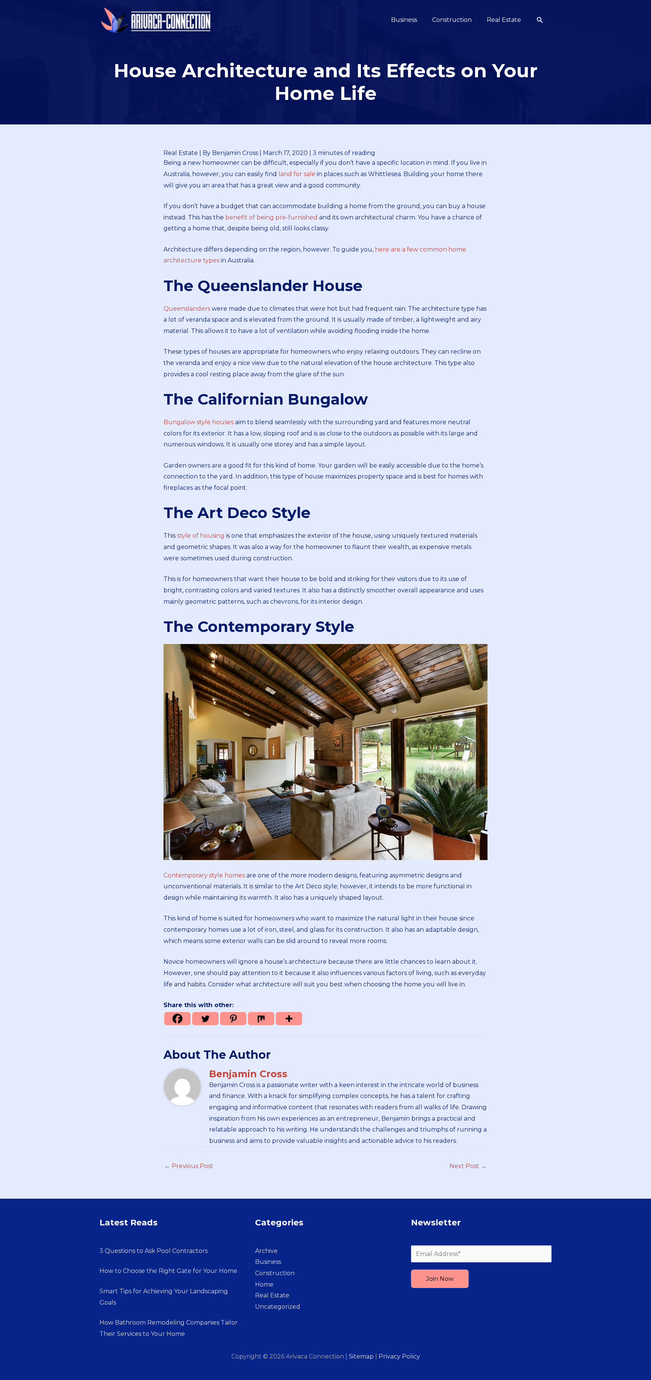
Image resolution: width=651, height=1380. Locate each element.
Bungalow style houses (199, 422)
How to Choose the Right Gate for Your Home (168, 1270)
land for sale (296, 174)
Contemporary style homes (204, 875)
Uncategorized (277, 1306)
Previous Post (188, 1166)
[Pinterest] (233, 1018)
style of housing (201, 535)
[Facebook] (177, 1018)
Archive (266, 1250)
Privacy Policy (399, 1356)
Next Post (468, 1166)
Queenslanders (187, 308)
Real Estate (181, 152)
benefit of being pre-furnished (271, 217)
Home (264, 1284)
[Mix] (261, 1018)
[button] (540, 20)
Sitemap (361, 1356)
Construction (275, 1273)
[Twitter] (205, 1018)
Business (268, 1261)
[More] (289, 1018)
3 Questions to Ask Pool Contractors (153, 1250)
